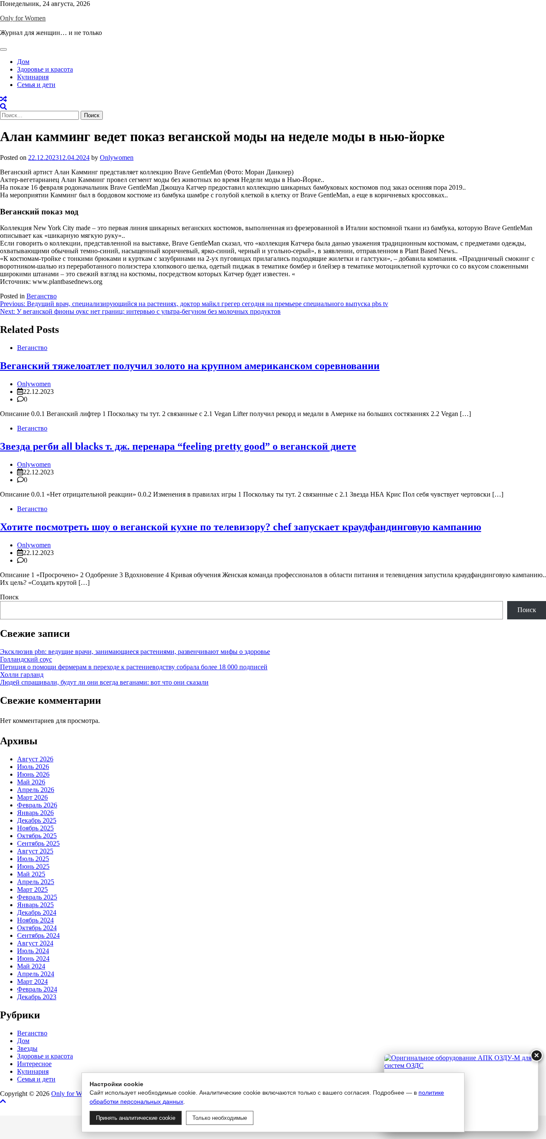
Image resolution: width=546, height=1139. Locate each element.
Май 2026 (31, 782)
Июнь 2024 (33, 958)
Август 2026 (35, 759)
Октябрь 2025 (37, 835)
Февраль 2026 (37, 805)
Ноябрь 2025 (35, 828)
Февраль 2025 (37, 897)
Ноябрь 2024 (35, 920)
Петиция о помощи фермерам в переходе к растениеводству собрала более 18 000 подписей (133, 667)
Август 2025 (35, 851)
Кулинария (33, 77)
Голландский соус (26, 659)
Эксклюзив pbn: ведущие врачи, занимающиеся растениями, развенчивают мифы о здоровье (135, 651)
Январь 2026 (35, 812)
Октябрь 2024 (37, 927)
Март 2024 (32, 981)
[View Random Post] (3, 99)
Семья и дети (36, 84)
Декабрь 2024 (36, 912)
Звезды (27, 1048)
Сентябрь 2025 (38, 843)
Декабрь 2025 (36, 820)
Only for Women (23, 18)
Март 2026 (32, 797)
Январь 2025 (35, 904)
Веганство (41, 296)
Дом (23, 61)
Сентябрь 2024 (38, 935)
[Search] (3, 106)
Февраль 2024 (37, 989)
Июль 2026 (33, 766)
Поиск (9, 597)
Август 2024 (35, 943)
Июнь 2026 (33, 774)
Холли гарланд (22, 674)
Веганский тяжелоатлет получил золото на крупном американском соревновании (190, 365)
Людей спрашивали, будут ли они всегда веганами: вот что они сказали (104, 682)
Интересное (34, 1063)
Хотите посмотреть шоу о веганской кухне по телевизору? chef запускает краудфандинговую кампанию (240, 526)
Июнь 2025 (33, 866)
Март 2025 (32, 889)
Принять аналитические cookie (135, 1118)
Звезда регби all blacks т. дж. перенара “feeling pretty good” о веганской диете (178, 446)
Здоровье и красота (45, 69)
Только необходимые (219, 1118)
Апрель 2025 (35, 881)
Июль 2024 (33, 950)
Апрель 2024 (35, 973)
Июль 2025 (33, 858)
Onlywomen (117, 157)
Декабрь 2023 (36, 996)
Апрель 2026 (35, 789)
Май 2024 (31, 966)
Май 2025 (31, 874)
